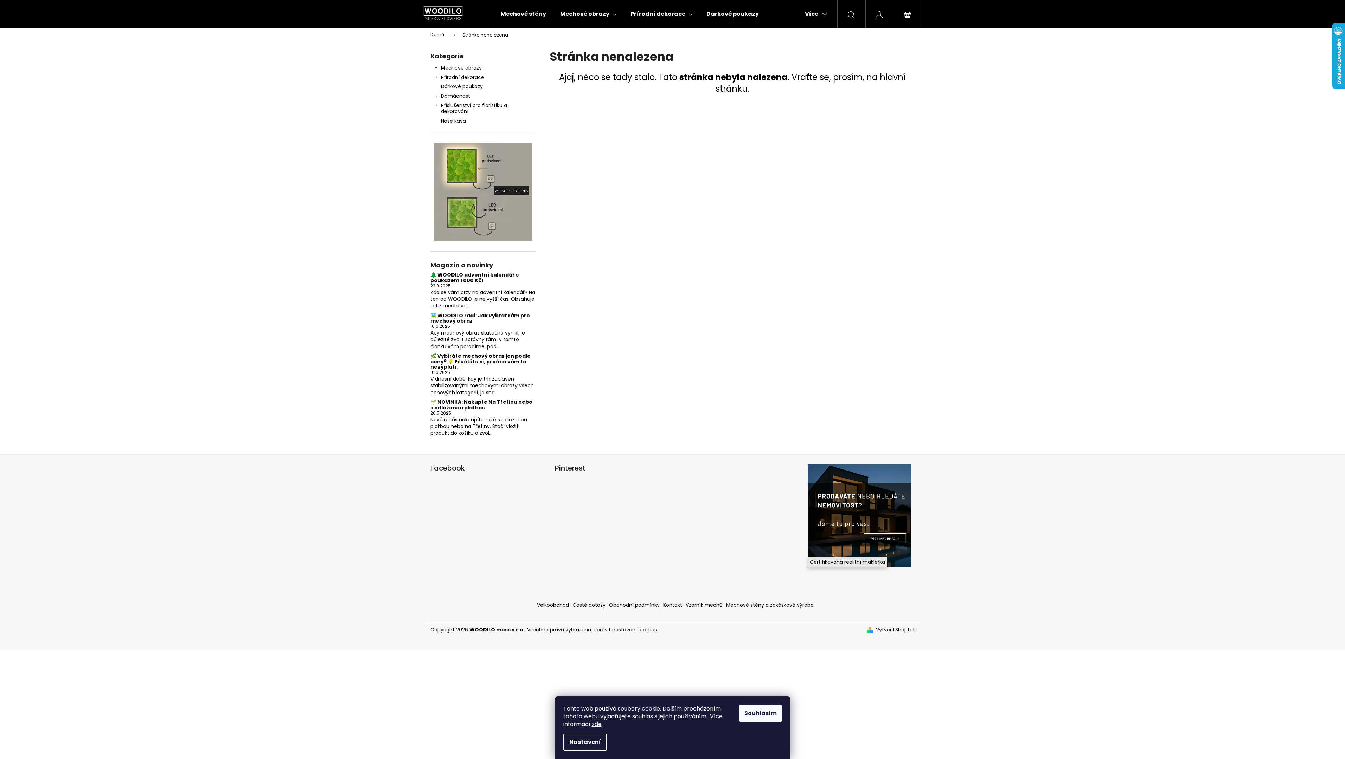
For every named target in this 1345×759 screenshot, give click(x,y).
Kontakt (672, 605)
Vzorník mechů (704, 605)
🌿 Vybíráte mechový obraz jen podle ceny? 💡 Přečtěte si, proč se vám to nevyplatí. (480, 361)
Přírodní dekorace (462, 77)
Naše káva (453, 120)
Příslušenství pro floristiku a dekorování (474, 108)
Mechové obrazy (461, 67)
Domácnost (455, 95)
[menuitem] (523, 14)
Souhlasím (760, 713)
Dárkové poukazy (462, 86)
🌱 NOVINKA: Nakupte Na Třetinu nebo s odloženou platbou (481, 405)
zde (597, 724)
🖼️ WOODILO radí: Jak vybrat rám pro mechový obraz (480, 318)
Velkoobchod (553, 605)
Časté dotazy (589, 605)
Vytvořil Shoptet (895, 630)
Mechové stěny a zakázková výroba (770, 605)
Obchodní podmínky (634, 605)
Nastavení (585, 742)
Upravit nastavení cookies (625, 629)
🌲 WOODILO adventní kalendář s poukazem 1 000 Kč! (474, 277)
